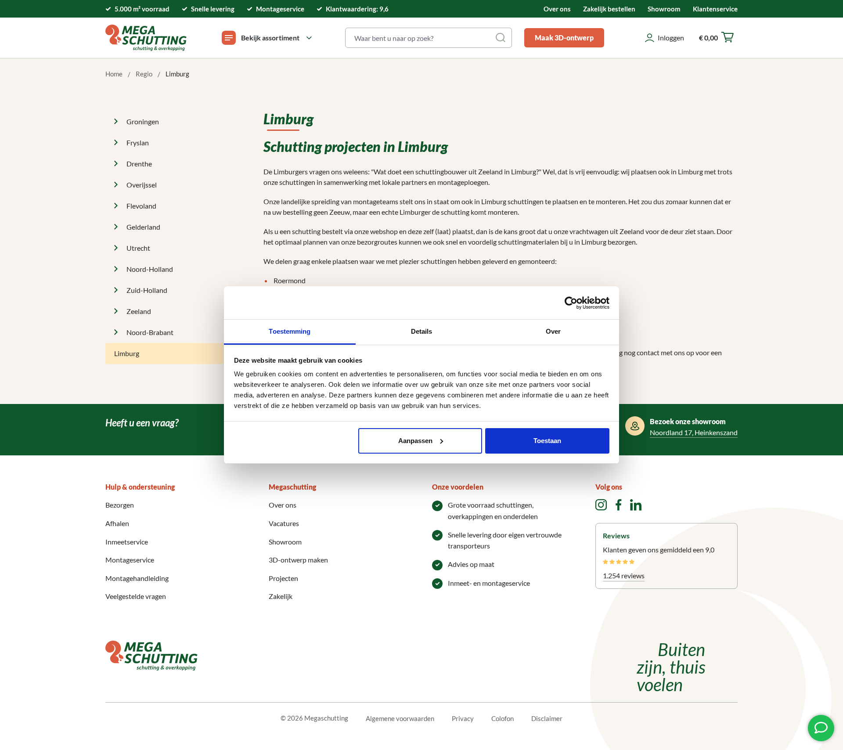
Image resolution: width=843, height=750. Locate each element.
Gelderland (143, 227)
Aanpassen (415, 440)
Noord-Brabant (149, 332)
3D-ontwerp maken (298, 559)
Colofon (502, 718)
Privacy (463, 718)
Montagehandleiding (137, 578)
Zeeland (138, 311)
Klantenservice (715, 9)
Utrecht (138, 248)
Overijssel (141, 184)
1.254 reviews (624, 575)
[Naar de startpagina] (146, 38)
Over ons (557, 9)
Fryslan (137, 142)
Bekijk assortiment (270, 37)
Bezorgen (119, 505)
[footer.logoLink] (151, 654)
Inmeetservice (126, 541)
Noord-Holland (149, 269)
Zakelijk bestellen (609, 9)
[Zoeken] (501, 37)
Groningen (142, 121)
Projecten (283, 578)
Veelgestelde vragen (135, 596)
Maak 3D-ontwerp (564, 37)
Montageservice (129, 559)
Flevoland (141, 206)
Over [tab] (553, 331)
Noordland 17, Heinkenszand (694, 432)
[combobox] (418, 37)
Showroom (664, 9)
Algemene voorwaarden (400, 718)
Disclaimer (546, 718)
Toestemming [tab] (289, 331)
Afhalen (117, 523)
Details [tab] (421, 331)
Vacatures (284, 523)
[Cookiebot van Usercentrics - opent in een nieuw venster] (571, 303)
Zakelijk (280, 596)
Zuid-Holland (146, 290)
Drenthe (139, 163)
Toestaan (547, 440)
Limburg (126, 353)
